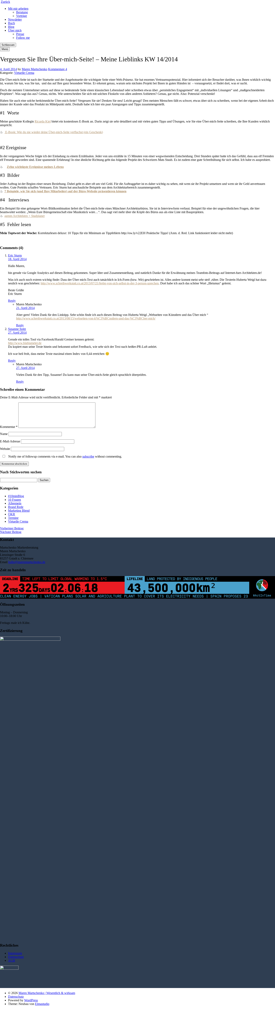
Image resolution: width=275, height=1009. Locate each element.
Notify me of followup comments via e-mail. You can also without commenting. (64, 456)
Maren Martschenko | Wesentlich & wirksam (47, 993)
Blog (11, 26)
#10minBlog (16, 496)
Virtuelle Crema (24, 72)
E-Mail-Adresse (10, 441)
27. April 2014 (17, 332)
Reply (12, 300)
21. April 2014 (25, 308)
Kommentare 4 (57, 69)
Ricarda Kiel (43, 121)
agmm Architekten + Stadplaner (24, 216)
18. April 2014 (17, 259)
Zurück (5, 1)
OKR (11, 514)
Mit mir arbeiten (18, 8)
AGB (11, 960)
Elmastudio (42, 1004)
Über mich (15, 30)
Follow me (23, 37)
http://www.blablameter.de (24, 343)
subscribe (88, 456)
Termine (13, 518)
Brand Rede (15, 507)
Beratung (22, 12)
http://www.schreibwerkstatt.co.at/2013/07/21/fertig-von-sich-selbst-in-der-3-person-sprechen (100, 283)
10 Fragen (14, 499)
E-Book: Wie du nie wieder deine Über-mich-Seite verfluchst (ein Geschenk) (53, 132)
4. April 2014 (8, 69)
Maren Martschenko (34, 69)
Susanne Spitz (17, 329)
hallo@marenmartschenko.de (26, 562)
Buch (11, 23)
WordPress (31, 1000)
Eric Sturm (15, 255)
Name (4, 434)
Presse (20, 34)
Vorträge (21, 16)
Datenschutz (16, 957)
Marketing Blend (19, 510)
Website (5, 449)
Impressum (15, 953)
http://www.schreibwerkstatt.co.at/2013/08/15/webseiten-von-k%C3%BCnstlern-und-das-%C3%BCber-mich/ (85, 318)
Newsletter (15, 19)
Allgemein (14, 503)
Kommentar (9, 427)
